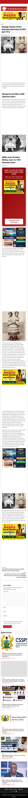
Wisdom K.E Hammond (6, 658)
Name (5, 607)
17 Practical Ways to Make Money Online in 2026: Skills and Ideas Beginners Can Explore (14, 669)
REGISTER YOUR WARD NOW (14, 221)
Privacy (15, 789)
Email (4, 611)
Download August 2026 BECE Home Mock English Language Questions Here (14, 693)
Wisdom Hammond (5, 35)
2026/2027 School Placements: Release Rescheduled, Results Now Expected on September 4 (14, 643)
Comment (5, 591)
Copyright (20, 789)
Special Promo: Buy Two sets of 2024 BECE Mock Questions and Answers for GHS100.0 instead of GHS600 (15, 575)
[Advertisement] (14, 68)
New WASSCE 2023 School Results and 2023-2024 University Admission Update (13, 569)
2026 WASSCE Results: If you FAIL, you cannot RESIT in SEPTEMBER (14, 744)
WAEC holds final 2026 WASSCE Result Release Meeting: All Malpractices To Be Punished (14, 769)
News (2, 24)
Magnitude (21, 794)
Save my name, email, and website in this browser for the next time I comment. (13, 622)
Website (5, 615)
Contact (11, 789)
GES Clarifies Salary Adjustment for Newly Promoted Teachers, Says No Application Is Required (14, 718)
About (6, 789)
